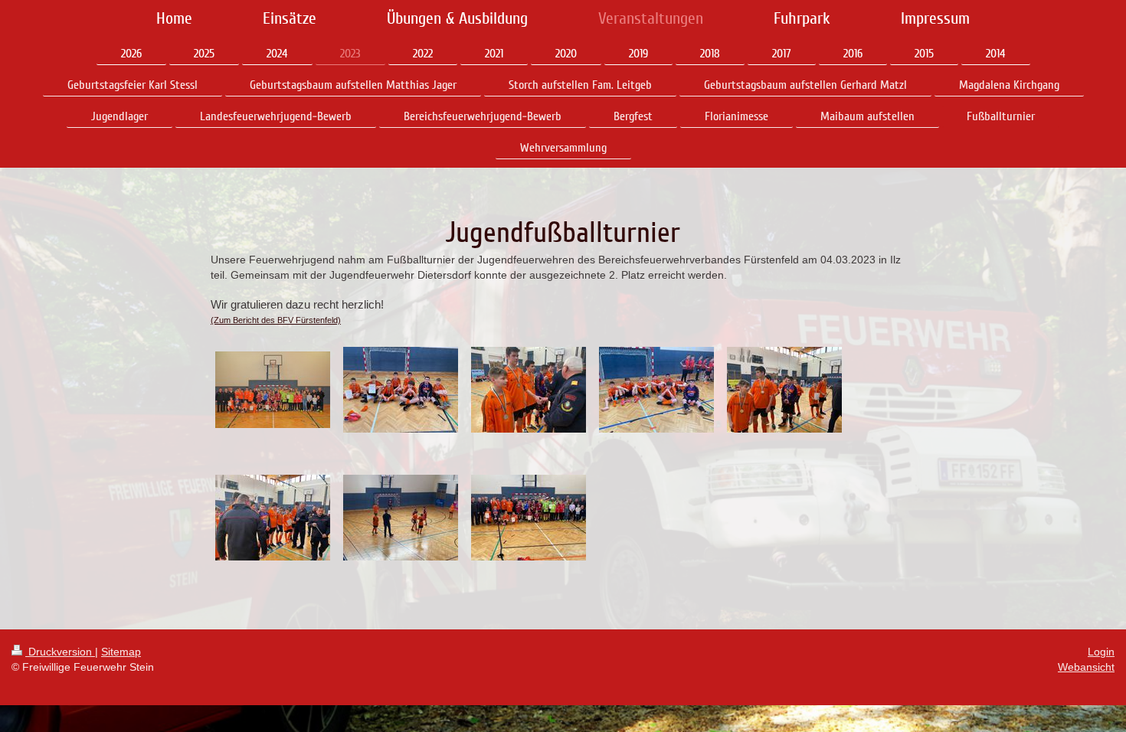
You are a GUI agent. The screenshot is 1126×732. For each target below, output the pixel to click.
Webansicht (1086, 667)
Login (1101, 651)
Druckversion (60, 651)
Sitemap (121, 651)
